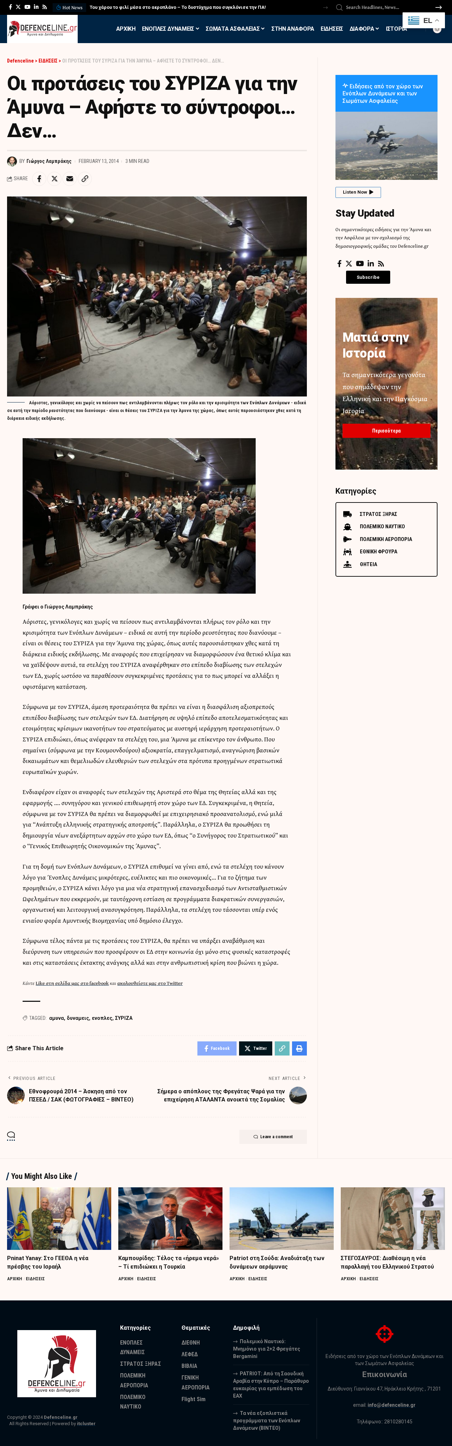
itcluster (86, 1423)
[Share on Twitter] (54, 179)
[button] (325, 7)
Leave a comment (276, 1136)
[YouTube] (27, 7)
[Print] (299, 1048)
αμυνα (56, 1018)
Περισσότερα (386, 431)
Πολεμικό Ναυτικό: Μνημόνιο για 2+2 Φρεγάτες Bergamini (266, 1349)
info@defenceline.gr (392, 1405)
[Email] (70, 179)
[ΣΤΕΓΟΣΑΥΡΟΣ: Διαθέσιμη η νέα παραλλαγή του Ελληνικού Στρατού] (393, 1218)
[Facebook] (10, 7)
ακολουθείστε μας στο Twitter (150, 983)
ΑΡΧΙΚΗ (14, 1278)
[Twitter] (18, 7)
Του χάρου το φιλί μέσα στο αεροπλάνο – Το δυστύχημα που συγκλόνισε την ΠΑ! (178, 7)
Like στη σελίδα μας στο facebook (72, 983)
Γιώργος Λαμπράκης (49, 161)
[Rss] (44, 7)
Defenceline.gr (61, 1417)
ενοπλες (102, 1018)
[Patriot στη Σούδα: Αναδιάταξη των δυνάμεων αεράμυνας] (282, 1218)
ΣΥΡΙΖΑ (123, 1018)
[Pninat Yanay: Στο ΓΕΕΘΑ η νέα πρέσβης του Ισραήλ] (59, 1218)
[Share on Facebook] (39, 179)
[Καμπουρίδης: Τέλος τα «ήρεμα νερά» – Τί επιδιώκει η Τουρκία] (170, 1218)
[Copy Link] (85, 179)
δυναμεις (78, 1018)
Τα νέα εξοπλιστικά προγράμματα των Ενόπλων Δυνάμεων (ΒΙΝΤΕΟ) (266, 1420)
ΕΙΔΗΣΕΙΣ (35, 1278)
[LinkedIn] (36, 7)
